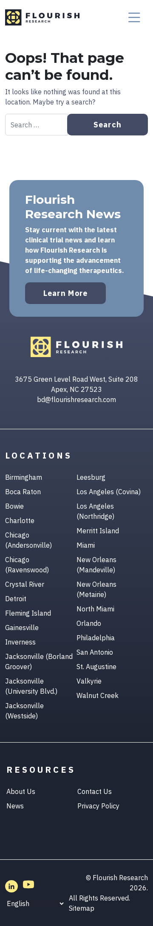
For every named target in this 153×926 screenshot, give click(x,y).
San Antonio (94, 652)
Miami (85, 545)
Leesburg (90, 477)
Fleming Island (28, 613)
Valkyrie (89, 681)
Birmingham (23, 477)
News (15, 806)
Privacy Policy (98, 806)
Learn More (65, 293)
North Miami (95, 609)
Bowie (14, 506)
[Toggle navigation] (134, 17)
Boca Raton (23, 491)
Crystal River (24, 584)
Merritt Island (97, 530)
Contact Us (94, 791)
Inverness (20, 642)
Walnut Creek (97, 695)
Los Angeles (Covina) (108, 491)
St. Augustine (96, 666)
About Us (20, 791)
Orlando (88, 623)
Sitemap (81, 908)
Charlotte (19, 520)
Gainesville (22, 627)
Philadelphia (95, 637)
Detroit (15, 598)
